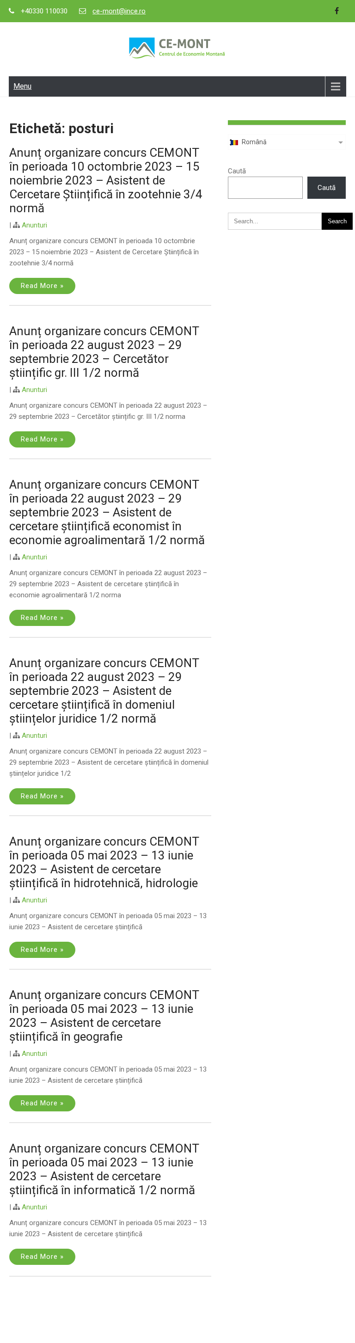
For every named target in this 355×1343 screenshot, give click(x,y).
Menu (22, 86)
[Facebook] (337, 11)
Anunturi (34, 225)
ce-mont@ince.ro (119, 11)
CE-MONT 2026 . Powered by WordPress (177, 1330)
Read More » (42, 286)
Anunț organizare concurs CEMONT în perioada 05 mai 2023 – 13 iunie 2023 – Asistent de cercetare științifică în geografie (104, 1015)
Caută (237, 171)
